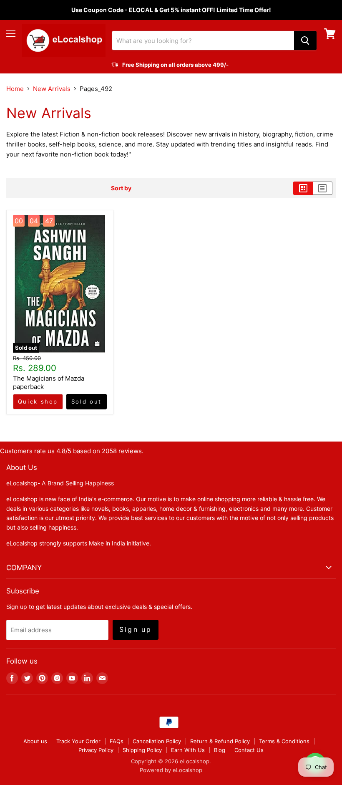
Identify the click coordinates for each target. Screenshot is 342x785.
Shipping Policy (142, 750)
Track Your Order (78, 741)
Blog (219, 750)
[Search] (305, 40)
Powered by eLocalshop (171, 770)
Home (15, 88)
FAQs (116, 741)
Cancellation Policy (157, 741)
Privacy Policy (95, 750)
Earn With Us (188, 750)
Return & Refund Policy (220, 741)
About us (35, 741)
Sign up (135, 630)
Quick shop (38, 401)
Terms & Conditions (284, 741)
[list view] (322, 188)
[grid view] (303, 188)
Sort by (121, 188)
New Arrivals (51, 88)
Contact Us (249, 750)
